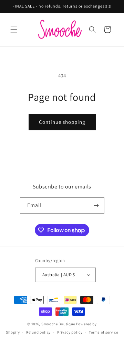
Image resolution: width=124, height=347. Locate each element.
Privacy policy (70, 332)
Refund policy (38, 332)
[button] (13, 29)
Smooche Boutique (58, 324)
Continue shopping (62, 122)
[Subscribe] (96, 205)
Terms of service (103, 332)
